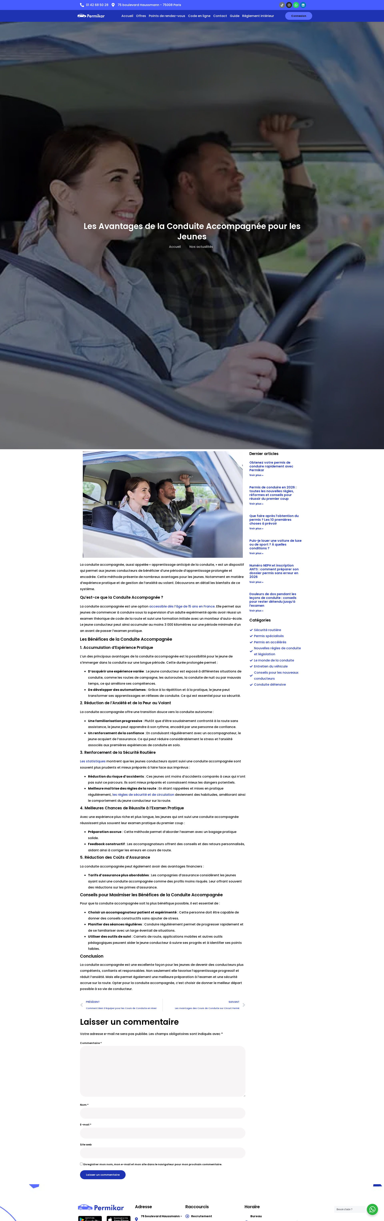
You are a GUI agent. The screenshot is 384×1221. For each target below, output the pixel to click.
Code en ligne (199, 16)
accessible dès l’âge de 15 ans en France (182, 606)
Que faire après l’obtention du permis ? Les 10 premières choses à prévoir (274, 520)
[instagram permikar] (289, 5)
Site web (86, 1144)
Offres (141, 16)
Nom (84, 1104)
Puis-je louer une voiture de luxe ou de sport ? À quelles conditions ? (275, 544)
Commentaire (91, 1043)
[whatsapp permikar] (296, 5)
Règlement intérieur (258, 16)
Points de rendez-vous (167, 16)
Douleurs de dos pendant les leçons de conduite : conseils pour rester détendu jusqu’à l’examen (272, 600)
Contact (220, 16)
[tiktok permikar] (282, 5)
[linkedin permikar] (303, 5)
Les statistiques (93, 761)
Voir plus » (256, 475)
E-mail (85, 1124)
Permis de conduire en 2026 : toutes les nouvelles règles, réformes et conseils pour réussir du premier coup (272, 493)
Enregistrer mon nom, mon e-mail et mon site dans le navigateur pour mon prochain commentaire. (152, 1164)
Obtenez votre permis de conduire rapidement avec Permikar (271, 466)
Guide (234, 16)
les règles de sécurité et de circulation (143, 794)
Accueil (127, 16)
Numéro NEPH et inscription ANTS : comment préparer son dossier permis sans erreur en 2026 (274, 571)
